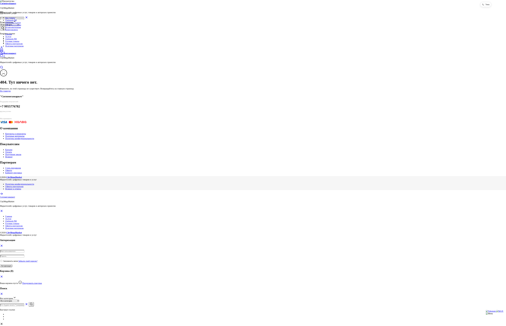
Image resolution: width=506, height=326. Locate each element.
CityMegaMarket (14, 177)
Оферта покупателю (14, 44)
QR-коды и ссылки (13, 25)
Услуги (8, 36)
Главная (8, 34)
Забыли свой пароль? (27, 261)
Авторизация (6, 266)
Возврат (9, 157)
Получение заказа (13, 154)
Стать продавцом (13, 168)
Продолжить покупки (32, 283)
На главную (5, 91)
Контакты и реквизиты (15, 134)
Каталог (9, 150)
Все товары (10, 18)
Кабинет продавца (13, 173)
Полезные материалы (14, 46)
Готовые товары (12, 41)
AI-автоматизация (13, 27)
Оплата (8, 152)
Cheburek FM (11, 20)
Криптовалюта (11, 30)
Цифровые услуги (13, 22)
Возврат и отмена (13, 189)
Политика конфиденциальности (19, 138)
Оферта (8, 170)
